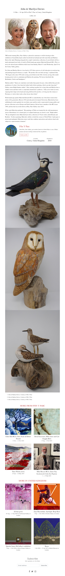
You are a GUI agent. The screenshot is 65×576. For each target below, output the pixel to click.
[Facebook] (29, 571)
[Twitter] (32, 571)
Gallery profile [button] (24, 135)
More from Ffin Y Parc (32, 405)
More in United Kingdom (32, 480)
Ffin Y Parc (24, 126)
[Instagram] (35, 571)
